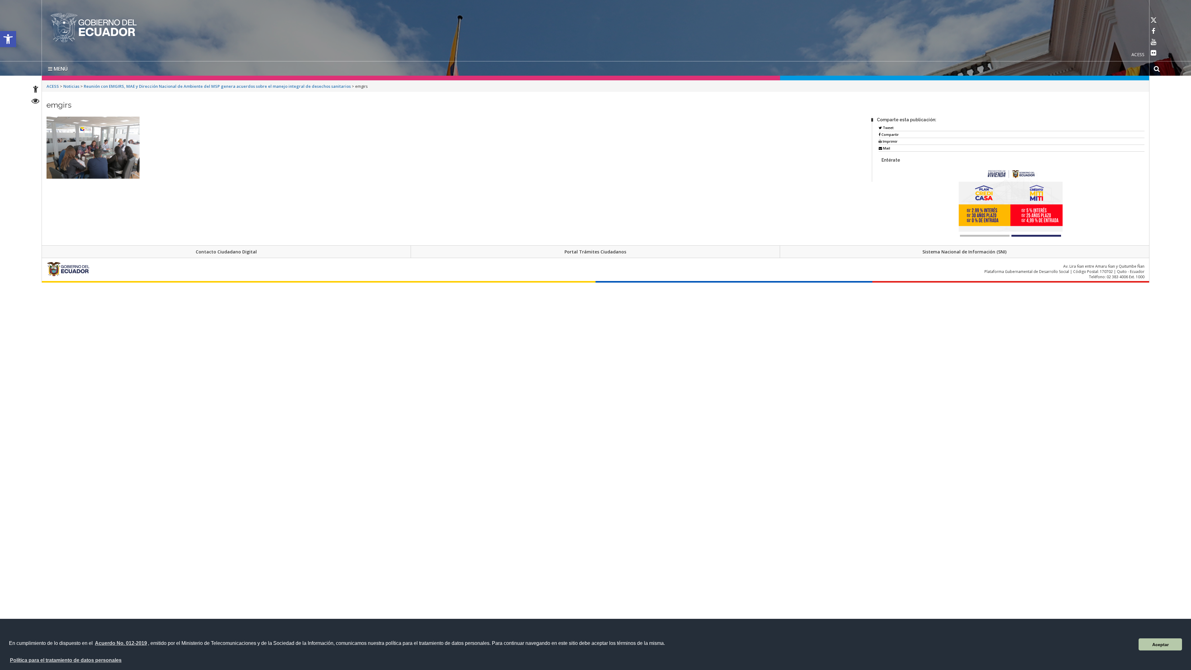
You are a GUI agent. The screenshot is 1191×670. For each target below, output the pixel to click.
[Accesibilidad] (35, 90)
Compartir (890, 133)
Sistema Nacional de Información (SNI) (964, 250)
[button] (8, 39)
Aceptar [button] (1160, 644)
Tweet (888, 126)
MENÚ (60, 67)
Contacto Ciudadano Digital (226, 250)
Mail (886, 147)
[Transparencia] (35, 102)
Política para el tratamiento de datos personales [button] (66, 660)
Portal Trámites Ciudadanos (595, 250)
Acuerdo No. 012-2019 (121, 643)
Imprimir (890, 140)
